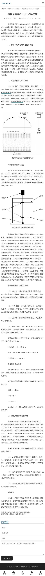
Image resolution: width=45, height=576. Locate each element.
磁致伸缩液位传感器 (32, 182)
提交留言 (7, 558)
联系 (40, 574)
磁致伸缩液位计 (17, 101)
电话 (22, 574)
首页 (4, 9)
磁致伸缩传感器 (10, 512)
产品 (13, 574)
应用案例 (17, 9)
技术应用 (10, 9)
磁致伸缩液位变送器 (7, 514)
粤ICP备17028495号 (31, 566)
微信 (31, 574)
